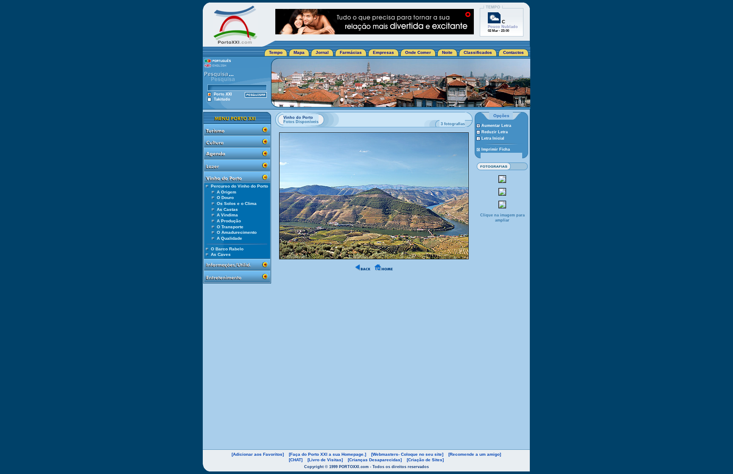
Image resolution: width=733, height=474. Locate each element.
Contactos (513, 52)
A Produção (229, 221)
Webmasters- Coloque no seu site (407, 454)
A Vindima (227, 215)
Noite (447, 52)
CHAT (295, 459)
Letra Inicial (492, 138)
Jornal (322, 52)
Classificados (478, 52)
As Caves (221, 254)
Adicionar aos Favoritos (258, 454)
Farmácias (351, 52)
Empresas (383, 52)
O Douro (225, 197)
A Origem (226, 192)
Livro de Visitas (325, 459)
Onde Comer (418, 52)
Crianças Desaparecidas (374, 459)
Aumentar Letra (496, 125)
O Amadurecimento (237, 232)
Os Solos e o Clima (237, 203)
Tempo (276, 52)
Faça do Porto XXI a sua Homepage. (327, 454)
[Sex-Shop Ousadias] (374, 32)
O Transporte (230, 226)
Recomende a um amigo (475, 454)
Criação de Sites (425, 459)
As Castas (227, 209)
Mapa (299, 52)
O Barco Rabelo (227, 249)
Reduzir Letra (494, 132)
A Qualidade (229, 238)
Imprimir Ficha (495, 149)
